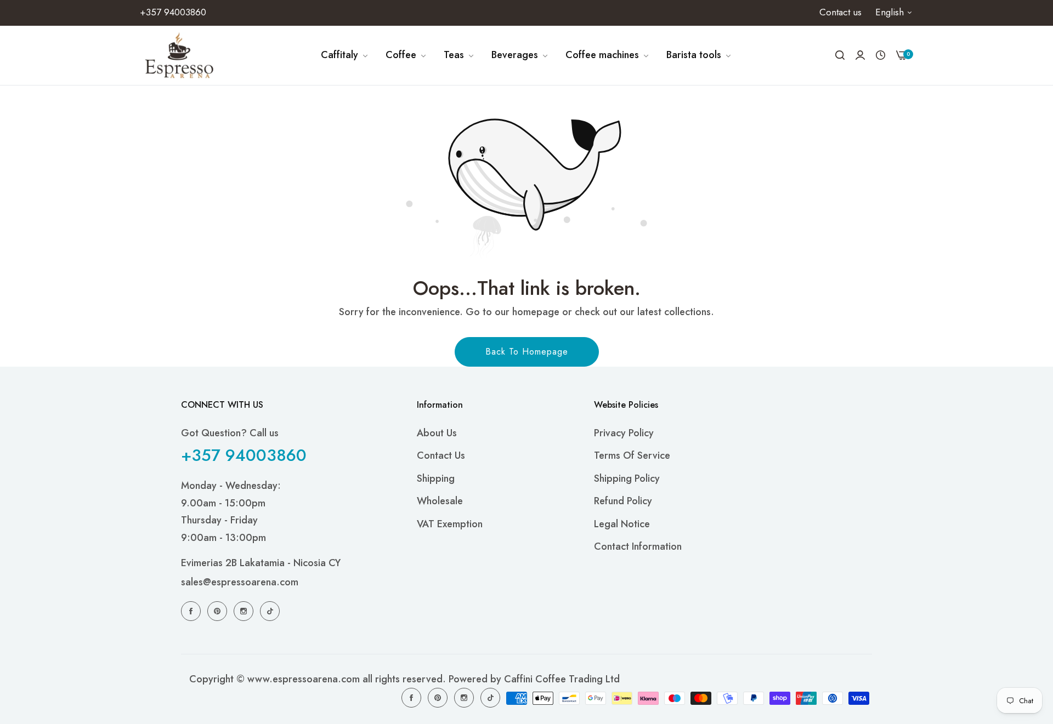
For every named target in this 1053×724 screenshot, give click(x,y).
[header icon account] (860, 55)
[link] (345, 55)
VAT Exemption (450, 524)
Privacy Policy (624, 433)
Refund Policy (623, 501)
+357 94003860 (244, 455)
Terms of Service (632, 455)
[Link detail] (192, 610)
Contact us (441, 455)
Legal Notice (622, 524)
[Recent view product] (880, 55)
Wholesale (440, 501)
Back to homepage (526, 351)
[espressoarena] (179, 55)
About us (437, 433)
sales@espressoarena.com (239, 582)
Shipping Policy (627, 478)
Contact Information (638, 546)
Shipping (436, 478)
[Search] (840, 55)
